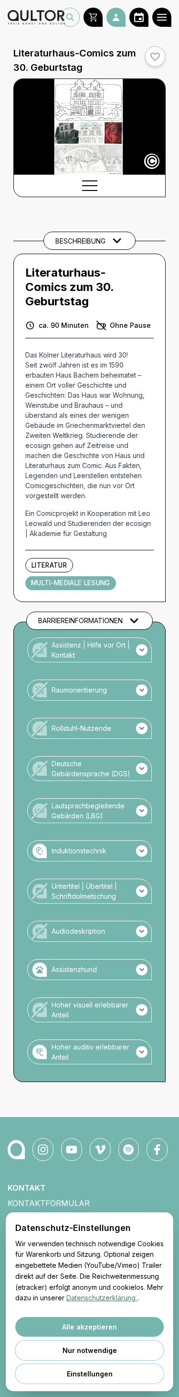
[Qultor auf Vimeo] (100, 1149)
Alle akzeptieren (89, 1327)
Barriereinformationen (80, 620)
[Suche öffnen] (70, 17)
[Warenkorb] (93, 17)
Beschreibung (80, 241)
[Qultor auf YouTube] (71, 1149)
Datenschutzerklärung (101, 1298)
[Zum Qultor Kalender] (138, 17)
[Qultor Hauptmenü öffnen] (161, 17)
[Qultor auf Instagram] (42, 1149)
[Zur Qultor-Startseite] (16, 1149)
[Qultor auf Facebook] (157, 1149)
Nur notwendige (90, 1350)
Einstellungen (90, 1374)
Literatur (49, 565)
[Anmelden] (116, 17)
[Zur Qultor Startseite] (34, 17)
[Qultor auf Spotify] (128, 1149)
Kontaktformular (49, 1203)
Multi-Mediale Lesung (70, 583)
